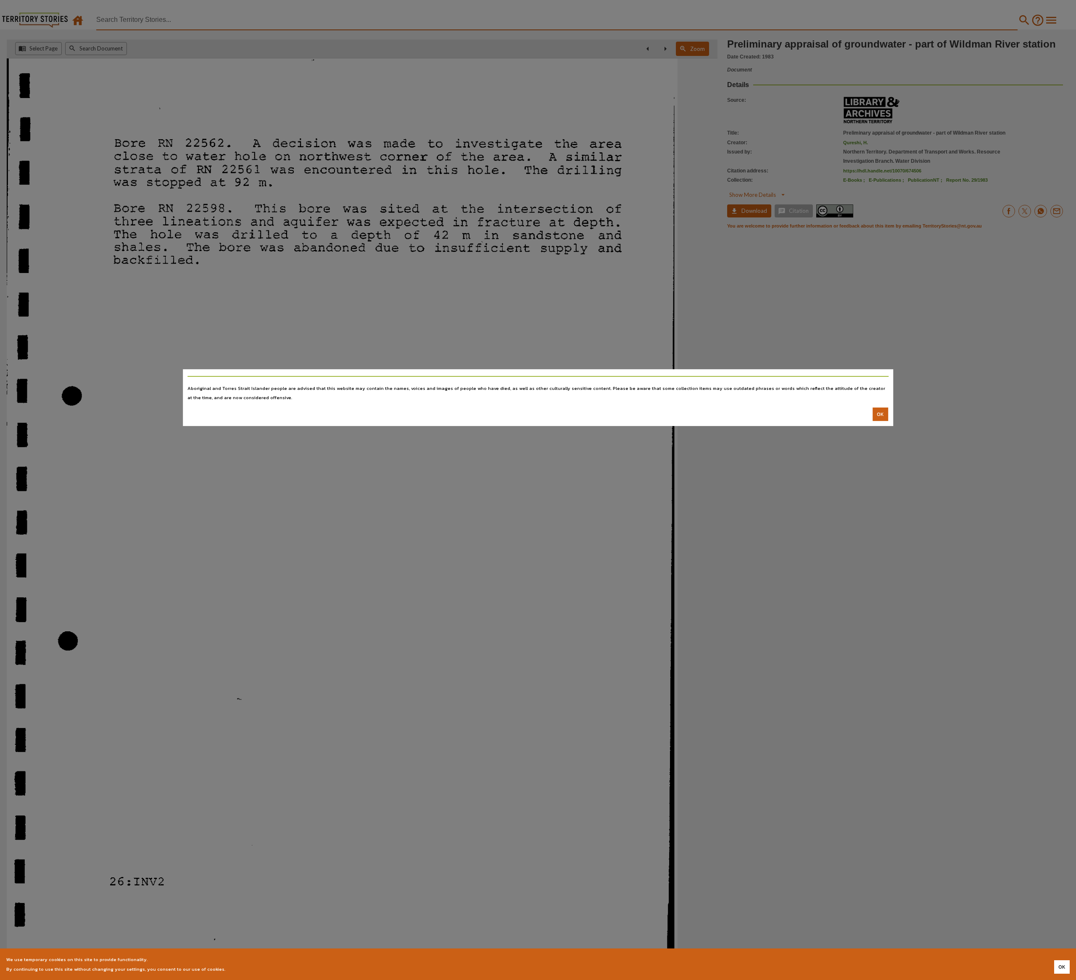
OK (880, 414)
